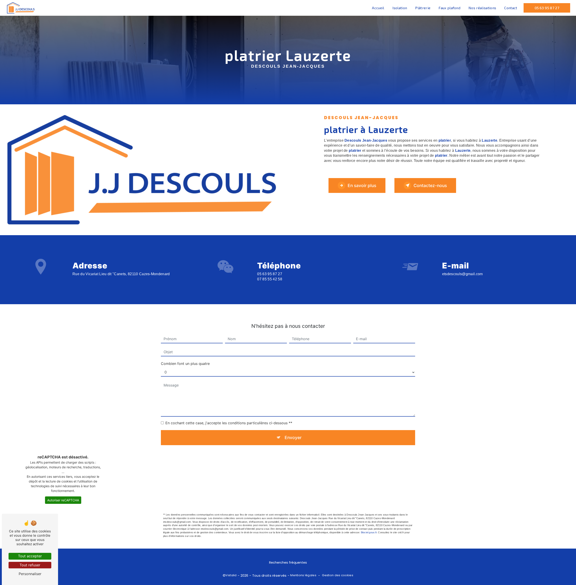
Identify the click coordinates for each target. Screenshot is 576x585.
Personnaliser (30, 574)
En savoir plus (362, 185)
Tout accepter (30, 556)
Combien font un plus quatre (185, 363)
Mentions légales (303, 575)
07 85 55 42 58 (269, 279)
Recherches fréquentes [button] (288, 562)
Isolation (399, 8)
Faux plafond (449, 8)
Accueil (378, 8)
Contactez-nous (430, 185)
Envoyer (293, 437)
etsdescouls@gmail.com (462, 274)
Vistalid (230, 575)
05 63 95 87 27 (547, 8)
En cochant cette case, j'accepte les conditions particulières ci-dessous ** (228, 423)
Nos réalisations (482, 8)
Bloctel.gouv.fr (369, 532)
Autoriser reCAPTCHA (63, 500)
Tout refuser (30, 565)
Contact (510, 8)
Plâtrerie (422, 8)
